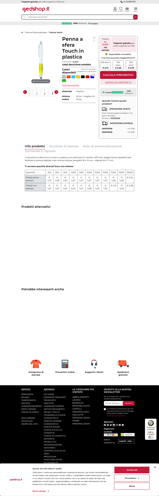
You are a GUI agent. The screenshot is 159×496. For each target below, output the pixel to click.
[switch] (150, 437)
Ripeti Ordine (28, 409)
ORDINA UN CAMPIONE (117, 82)
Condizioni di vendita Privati (52, 425)
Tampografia (28, 400)
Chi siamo (49, 394)
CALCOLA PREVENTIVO (118, 74)
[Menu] (155, 420)
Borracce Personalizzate (81, 404)
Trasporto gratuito (50, 401)
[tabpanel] (79, 173)
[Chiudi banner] (155, 467)
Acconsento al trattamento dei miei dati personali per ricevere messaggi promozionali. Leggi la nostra (120, 412)
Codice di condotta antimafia (55, 437)
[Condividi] (94, 37)
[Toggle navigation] (135, 8)
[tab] (35, 147)
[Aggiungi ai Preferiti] (94, 40)
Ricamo (25, 397)
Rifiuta (132, 486)
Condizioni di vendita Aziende (52, 419)
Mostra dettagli (39, 491)
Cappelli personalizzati (80, 410)
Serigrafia (27, 394)
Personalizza (130, 478)
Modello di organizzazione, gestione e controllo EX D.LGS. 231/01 (55, 448)
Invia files (27, 421)
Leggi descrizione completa (76, 64)
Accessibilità (51, 462)
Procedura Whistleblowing (53, 458)
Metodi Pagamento (54, 409)
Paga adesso (28, 418)
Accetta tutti (132, 470)
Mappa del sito (29, 424)
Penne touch (56, 32)
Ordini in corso (30, 412)
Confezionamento (31, 406)
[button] (70, 85)
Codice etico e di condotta (53, 431)
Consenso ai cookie (55, 415)
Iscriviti (128, 403)
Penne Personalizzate (36, 32)
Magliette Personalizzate (81, 416)
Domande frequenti (55, 397)
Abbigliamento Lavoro (80, 398)
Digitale (25, 403)
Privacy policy (52, 412)
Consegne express (54, 406)
